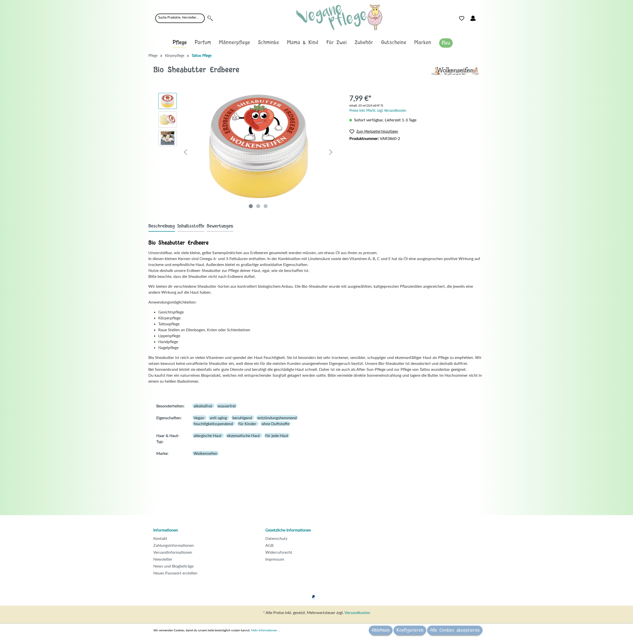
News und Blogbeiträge (173, 566)
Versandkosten (357, 612)
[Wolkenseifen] (455, 70)
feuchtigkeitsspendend (214, 423)
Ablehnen (381, 630)
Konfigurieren (409, 630)
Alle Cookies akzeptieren (455, 630)
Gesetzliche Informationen (288, 529)
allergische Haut (208, 435)
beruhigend (242, 417)
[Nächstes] (331, 152)
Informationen (165, 529)
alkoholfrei (203, 405)
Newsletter (162, 559)
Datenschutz (276, 538)
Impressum (274, 559)
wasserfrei (227, 405)
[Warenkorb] (482, 17)
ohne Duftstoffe (275, 423)
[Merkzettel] (461, 18)
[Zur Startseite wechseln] (339, 17)
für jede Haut (276, 435)
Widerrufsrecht (278, 552)
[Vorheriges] (185, 152)
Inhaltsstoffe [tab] (190, 226)
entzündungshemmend (277, 417)
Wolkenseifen (205, 453)
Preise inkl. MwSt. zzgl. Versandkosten (377, 110)
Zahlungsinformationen (173, 545)
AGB (269, 545)
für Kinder (247, 423)
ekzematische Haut (244, 435)
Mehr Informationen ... (265, 630)
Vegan (199, 417)
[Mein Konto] (473, 18)
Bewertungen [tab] (220, 226)
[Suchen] (210, 18)
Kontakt (160, 538)
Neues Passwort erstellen (175, 573)
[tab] (161, 226)
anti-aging (219, 417)
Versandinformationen (172, 552)
